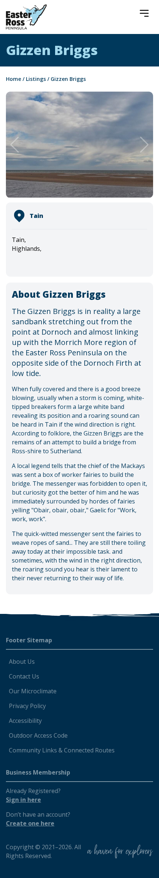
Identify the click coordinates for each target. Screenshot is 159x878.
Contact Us (24, 676)
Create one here (30, 823)
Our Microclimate (33, 691)
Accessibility (25, 721)
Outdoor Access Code (38, 735)
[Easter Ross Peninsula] (26, 17)
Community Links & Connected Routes (62, 750)
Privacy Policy (27, 706)
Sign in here (23, 800)
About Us (22, 661)
